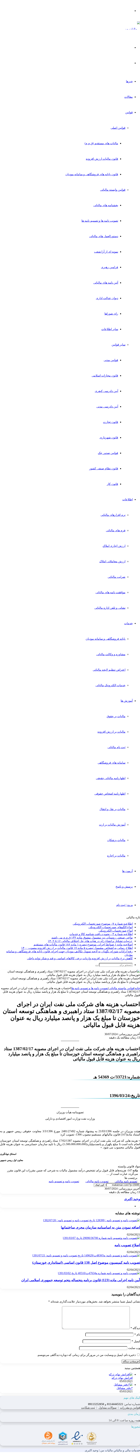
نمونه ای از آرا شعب (106, 251)
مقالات (128, 96)
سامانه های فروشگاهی (111, 762)
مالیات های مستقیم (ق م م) (101, 143)
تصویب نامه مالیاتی (96, 1181)
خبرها (129, 81)
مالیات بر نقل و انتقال (112, 809)
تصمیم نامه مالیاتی (126, 1181)
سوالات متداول (107, 1407)
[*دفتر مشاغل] (123, 1384)
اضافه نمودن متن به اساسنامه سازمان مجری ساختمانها (100, 1227)
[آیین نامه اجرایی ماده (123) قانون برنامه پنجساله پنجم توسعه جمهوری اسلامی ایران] (99, 1273)
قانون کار (112, 483)
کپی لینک (99, 1185)
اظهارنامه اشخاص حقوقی (109, 793)
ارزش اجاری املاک (114, 545)
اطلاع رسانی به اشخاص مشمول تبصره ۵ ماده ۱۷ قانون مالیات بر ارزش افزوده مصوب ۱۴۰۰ (77, 947)
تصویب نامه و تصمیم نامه (64, 1181)
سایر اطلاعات (109, 329)
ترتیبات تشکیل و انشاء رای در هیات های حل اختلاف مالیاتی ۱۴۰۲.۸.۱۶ (90, 941)
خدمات (128, 623)
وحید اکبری (132, 1199)
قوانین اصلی (118, 127)
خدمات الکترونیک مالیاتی (110, 685)
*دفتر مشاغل (124, 1388)
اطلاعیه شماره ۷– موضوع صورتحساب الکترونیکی (103, 923)
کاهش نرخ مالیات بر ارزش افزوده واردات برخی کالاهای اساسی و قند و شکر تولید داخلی (80, 958)
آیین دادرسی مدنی (107, 406)
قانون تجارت (110, 422)
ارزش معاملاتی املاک (112, 561)
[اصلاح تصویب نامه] (101, 1237)
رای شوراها (111, 313)
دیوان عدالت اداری (107, 298)
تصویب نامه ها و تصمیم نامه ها (99, 220)
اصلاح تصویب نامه (127, 1245)
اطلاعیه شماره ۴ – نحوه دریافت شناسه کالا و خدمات (101, 934)
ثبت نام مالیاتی (116, 747)
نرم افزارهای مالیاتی (113, 514)
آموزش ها (127, 700)
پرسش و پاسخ (124, 886)
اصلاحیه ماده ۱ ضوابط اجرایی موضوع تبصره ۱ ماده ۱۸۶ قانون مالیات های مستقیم (83, 944)
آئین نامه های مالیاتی (105, 282)
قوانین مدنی (111, 360)
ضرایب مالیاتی (116, 576)
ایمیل (136, 1341)
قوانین (129, 112)
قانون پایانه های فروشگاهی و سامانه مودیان (91, 174)
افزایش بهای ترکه (122, 1377)
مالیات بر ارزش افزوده (111, 731)
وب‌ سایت (134, 1348)
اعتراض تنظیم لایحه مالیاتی (109, 669)
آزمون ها (127, 871)
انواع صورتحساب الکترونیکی (116, 930)
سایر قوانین (118, 344)
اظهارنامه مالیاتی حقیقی (110, 778)
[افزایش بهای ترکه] (121, 1374)
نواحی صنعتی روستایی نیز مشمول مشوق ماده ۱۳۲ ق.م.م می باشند (92, 937)
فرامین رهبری (109, 267)
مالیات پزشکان (116, 840)
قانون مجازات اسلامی (105, 375)
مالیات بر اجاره (116, 855)
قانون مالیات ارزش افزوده (102, 158)
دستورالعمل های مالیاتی (103, 236)
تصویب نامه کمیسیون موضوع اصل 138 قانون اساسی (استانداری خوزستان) (86, 1262)
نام (137, 1334)
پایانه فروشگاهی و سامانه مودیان (105, 638)
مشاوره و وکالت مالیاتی (110, 654)
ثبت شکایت (88, 1407)
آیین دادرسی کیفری (106, 391)
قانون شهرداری (109, 437)
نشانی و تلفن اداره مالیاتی (109, 607)
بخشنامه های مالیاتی (105, 205)
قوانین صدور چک (108, 453)
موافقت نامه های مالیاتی (110, 592)
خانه (137, 988)
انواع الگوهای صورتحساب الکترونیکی (110, 927)
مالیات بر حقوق (116, 716)
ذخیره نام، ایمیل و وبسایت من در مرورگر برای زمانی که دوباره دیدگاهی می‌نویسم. (86, 1354)
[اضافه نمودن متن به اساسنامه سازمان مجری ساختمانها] (91, 1220)
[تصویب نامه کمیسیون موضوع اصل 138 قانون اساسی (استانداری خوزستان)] (86, 1255)
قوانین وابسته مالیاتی (112, 189)
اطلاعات (127, 499)
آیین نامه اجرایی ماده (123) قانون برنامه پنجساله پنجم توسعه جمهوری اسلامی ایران (80, 1280)
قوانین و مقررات (130, 1407)
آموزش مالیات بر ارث (112, 824)
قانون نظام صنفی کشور (103, 468)
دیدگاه (135, 1328)
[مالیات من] (132, 29)
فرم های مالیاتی (115, 530)
